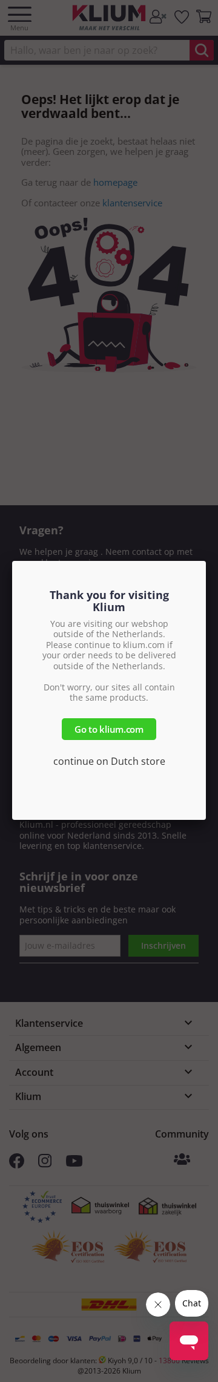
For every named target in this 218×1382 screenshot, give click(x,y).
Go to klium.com (109, 729)
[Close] (206, 561)
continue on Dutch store (109, 761)
